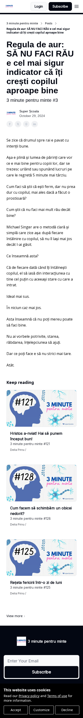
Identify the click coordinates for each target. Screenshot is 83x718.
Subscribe (60, 6)
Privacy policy (29, 696)
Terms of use (57, 696)
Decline (67, 710)
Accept (16, 710)
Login (39, 6)
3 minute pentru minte (22, 23)
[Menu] (76, 5)
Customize (41, 710)
